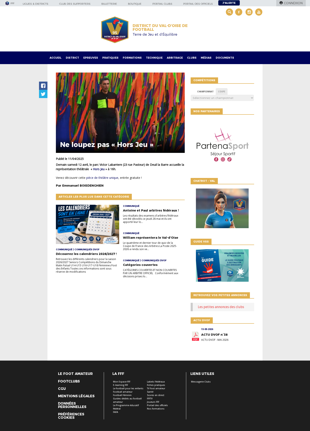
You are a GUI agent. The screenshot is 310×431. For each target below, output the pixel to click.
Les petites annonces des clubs (221, 307)
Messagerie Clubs (201, 381)
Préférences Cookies (71, 416)
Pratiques (110, 57)
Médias (206, 57)
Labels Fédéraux (156, 381)
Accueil (56, 57)
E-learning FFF (120, 385)
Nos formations (155, 408)
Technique (154, 57)
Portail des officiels (198, 4)
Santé (150, 392)
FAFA (115, 412)
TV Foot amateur (156, 388)
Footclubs (69, 381)
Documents (225, 57)
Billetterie (109, 4)
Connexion (293, 3)
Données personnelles (72, 405)
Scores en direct (155, 395)
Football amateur (122, 392)
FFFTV (149, 398)
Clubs (192, 57)
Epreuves (90, 57)
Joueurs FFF (153, 402)
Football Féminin (122, 395)
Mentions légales (76, 396)
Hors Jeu (99, 169)
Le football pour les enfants (128, 388)
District (72, 57)
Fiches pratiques (156, 385)
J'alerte (229, 2)
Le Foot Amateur (75, 374)
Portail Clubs (162, 4)
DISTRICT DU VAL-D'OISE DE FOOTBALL (160, 27)
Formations (132, 57)
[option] (222, 145)
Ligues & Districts (35, 4)
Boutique (135, 4)
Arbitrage (175, 57)
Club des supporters (74, 4)
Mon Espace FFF (121, 381)
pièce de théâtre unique (102, 178)
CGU (62, 389)
